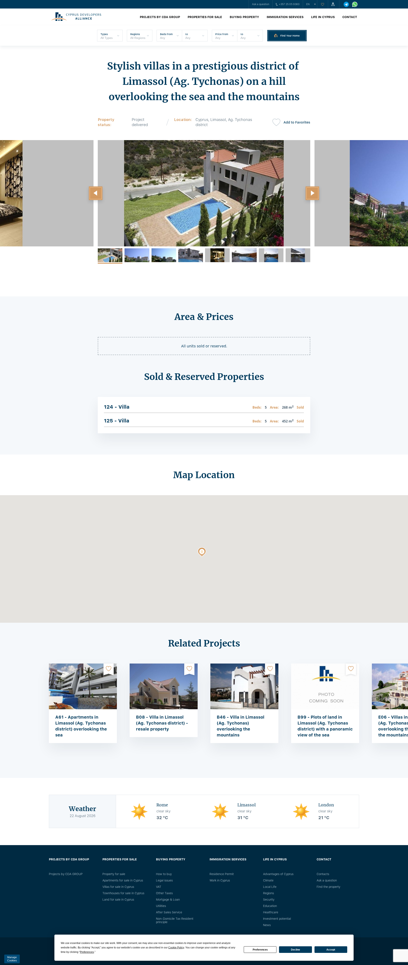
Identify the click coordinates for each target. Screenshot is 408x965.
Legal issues (164, 880)
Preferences (260, 949)
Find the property (328, 886)
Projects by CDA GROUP (160, 17)
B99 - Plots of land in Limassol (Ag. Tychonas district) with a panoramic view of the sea (325, 726)
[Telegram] (346, 4)
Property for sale (113, 874)
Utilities (161, 906)
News (267, 925)
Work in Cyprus (220, 880)
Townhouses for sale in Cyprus (123, 893)
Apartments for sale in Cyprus (122, 880)
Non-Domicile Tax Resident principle (174, 920)
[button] (95, 193)
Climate (268, 880)
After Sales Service (169, 912)
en (308, 4)
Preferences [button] (87, 952)
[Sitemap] (333, 4)
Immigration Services (285, 17)
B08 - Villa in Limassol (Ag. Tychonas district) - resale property (162, 723)
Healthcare (270, 912)
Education (270, 906)
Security (268, 899)
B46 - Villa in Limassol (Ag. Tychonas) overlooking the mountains (240, 726)
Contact (349, 17)
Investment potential (277, 918)
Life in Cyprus (323, 17)
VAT (158, 886)
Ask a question (260, 4)
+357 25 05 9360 (289, 4)
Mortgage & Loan (168, 899)
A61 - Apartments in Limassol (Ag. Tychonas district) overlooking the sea (81, 726)
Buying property (244, 17)
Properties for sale (205, 17)
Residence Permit (222, 874)
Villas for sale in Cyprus (118, 886)
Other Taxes (164, 893)
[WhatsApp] (354, 4)
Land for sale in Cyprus (118, 899)
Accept (330, 949)
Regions (268, 893)
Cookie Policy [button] (176, 947)
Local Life (269, 886)
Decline (295, 949)
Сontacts (323, 874)
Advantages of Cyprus (278, 874)
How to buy (164, 874)
